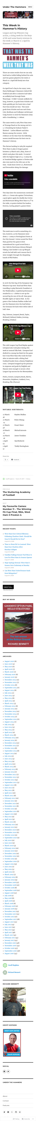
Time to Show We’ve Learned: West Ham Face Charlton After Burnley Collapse (18, 546)
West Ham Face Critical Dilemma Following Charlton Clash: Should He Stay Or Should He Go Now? (18, 536)
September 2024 (11, 719)
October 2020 (9, 835)
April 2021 (8, 819)
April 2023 (8, 764)
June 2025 (8, 695)
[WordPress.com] (20, 1112)
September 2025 (11, 688)
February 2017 (10, 938)
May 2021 (8, 817)
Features (6, 1105)
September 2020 (11, 838)
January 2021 (9, 827)
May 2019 (8, 869)
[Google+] (12, 1112)
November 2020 (10, 832)
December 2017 (10, 911)
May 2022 (8, 790)
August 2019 (9, 864)
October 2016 (9, 948)
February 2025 (10, 706)
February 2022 (10, 798)
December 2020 (10, 830)
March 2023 (9, 767)
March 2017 (9, 935)
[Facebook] (8, 1112)
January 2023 (9, 772)
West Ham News (7, 589)
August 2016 (9, 953)
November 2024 (10, 714)
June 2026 (8, 664)
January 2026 (9, 677)
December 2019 (10, 853)
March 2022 (9, 795)
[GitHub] (16, 1112)
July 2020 (8, 840)
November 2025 (10, 682)
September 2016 (11, 951)
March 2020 (9, 846)
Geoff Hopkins (10, 479)
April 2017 (8, 932)
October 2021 (9, 809)
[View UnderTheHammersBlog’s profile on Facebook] (4, 1071)
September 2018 (10, 890)
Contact (6, 1101)
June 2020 (8, 843)
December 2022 (10, 774)
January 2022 (9, 801)
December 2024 (10, 711)
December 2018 (10, 882)
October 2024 (9, 717)
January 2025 (9, 709)
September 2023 (11, 751)
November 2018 (10, 885)
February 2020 (10, 848)
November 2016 (10, 946)
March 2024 (9, 735)
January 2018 (9, 909)
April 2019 (8, 872)
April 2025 (8, 701)
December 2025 (10, 680)
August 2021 (9, 814)
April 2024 (8, 732)
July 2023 (8, 756)
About (5, 1096)
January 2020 (9, 851)
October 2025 (9, 685)
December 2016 (10, 943)
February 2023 (10, 769)
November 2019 (10, 856)
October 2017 (9, 917)
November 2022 (10, 777)
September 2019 (11, 861)
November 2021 (10, 806)
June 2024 (8, 727)
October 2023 (9, 748)
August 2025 (9, 690)
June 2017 (8, 927)
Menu (30, 7)
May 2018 (8, 898)
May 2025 (8, 698)
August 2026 (9, 661)
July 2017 (8, 924)
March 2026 (9, 672)
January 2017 (9, 940)
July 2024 (8, 724)
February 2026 (10, 674)
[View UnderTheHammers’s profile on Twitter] (8, 1071)
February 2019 (10, 877)
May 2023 (8, 761)
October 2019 (9, 859)
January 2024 (9, 740)
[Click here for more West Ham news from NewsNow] (8, 587)
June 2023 (8, 759)
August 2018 (9, 893)
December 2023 (10, 743)
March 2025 (9, 703)
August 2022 (9, 785)
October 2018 (9, 888)
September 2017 (10, 919)
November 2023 (10, 745)
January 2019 (9, 880)
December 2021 (10, 803)
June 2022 (8, 788)
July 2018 (8, 896)
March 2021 (9, 822)
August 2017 (9, 922)
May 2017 (8, 930)
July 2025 (8, 693)
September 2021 (10, 811)
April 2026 (8, 669)
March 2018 (9, 903)
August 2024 (9, 722)
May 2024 (8, 730)
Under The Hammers (14, 7)
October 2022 (9, 780)
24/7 (12, 589)
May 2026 (8, 667)
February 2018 (10, 906)
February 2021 (10, 824)
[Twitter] (4, 1112)
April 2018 (8, 901)
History (28, 479)
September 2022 (11, 782)
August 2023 (9, 753)
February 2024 (10, 738)
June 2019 (8, 867)
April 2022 (8, 793)
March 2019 (9, 874)
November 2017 (10, 914)
